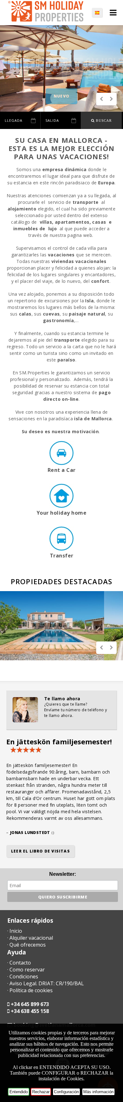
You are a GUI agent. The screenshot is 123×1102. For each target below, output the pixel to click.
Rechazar (41, 1091)
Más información (98, 1091)
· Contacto (19, 962)
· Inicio (14, 930)
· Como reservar (26, 969)
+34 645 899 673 (30, 1004)
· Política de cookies (30, 990)
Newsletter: (62, 874)
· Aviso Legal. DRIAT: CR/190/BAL (45, 983)
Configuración (66, 1091)
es (100, 12)
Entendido (18, 1091)
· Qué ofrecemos (26, 944)
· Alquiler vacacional (30, 937)
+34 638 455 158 (30, 1011)
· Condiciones (22, 976)
